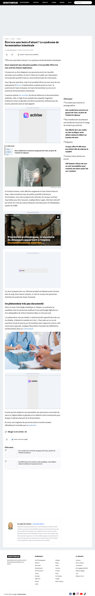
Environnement (39, 571)
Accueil (7, 39)
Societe (12, 39)
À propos (78, 560)
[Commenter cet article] (12, 55)
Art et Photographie (40, 560)
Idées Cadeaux (59, 581)
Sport (56, 573)
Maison (62, 2)
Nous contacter (80, 563)
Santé (57, 565)
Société (57, 571)
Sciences (57, 568)
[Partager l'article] (7, 55)
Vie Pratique (58, 576)
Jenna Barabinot (12, 50)
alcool (18, 85)
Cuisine (54, 2)
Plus (69, 2)
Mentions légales (80, 571)
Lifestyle (36, 2)
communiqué (28, 329)
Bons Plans (38, 565)
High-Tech (37, 579)
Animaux (37, 563)
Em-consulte (23, 95)
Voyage (57, 579)
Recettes (37, 576)
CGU (77, 573)
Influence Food (80, 576)
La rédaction (79, 565)
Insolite (45, 2)
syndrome (32, 425)
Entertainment (24, 2)
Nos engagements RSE (82, 568)
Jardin (36, 584)
